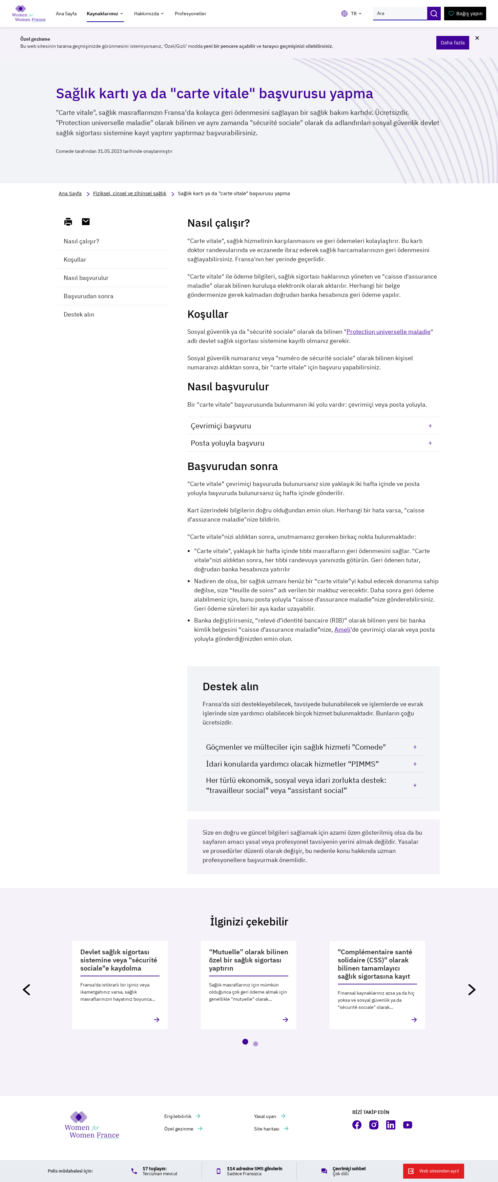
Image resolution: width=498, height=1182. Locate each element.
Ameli (342, 629)
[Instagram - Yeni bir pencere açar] (374, 1124)
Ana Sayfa (66, 14)
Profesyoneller (190, 14)
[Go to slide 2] (255, 1044)
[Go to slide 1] (245, 1042)
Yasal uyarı (265, 1116)
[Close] (477, 38)
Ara (434, 13)
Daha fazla (453, 42)
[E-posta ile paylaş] (88, 221)
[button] (26, 989)
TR (354, 14)
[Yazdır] (71, 221)
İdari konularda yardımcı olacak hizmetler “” (292, 764)
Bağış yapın (469, 13)
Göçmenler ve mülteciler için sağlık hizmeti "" (296, 747)
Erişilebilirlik (178, 1116)
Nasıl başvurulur (86, 278)
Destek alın (79, 314)
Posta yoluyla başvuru (228, 443)
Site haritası (267, 1129)
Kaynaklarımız (102, 14)
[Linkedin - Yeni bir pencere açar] (391, 1124)
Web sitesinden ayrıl (439, 1171)
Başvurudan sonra (88, 296)
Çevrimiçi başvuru (221, 425)
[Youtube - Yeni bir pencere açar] (408, 1124)
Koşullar (75, 259)
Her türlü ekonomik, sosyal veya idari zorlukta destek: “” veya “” (296, 785)
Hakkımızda (146, 14)
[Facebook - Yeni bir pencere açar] (357, 1124)
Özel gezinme (179, 1129)
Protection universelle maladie (389, 331)
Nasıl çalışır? (81, 241)
